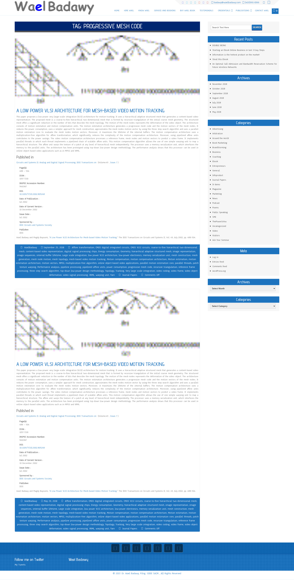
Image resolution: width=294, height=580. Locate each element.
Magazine (216, 189)
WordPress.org (219, 270)
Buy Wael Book (187, 10)
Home (116, 10)
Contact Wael (262, 10)
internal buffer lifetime (49, 255)
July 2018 (216, 102)
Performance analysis (48, 267)
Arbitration (217, 133)
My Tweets (20, 564)
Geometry (125, 251)
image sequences (26, 255)
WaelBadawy (30, 247)
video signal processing (75, 275)
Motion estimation (177, 259)
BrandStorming (219, 147)
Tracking (120, 271)
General (216, 170)
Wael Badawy (78, 559)
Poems (215, 207)
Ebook (215, 161)
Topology (109, 271)
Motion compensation (118, 259)
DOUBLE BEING (219, 45)
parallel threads (183, 263)
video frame (177, 271)
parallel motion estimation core (157, 263)
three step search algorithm (44, 271)
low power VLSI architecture (102, 255)
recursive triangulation (165, 267)
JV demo (216, 184)
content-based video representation (44, 251)
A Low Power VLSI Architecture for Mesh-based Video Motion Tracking (83, 237)
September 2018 (220, 93)
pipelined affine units (94, 267)
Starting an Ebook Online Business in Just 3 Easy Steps (238, 50)
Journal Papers (129, 275)
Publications (242, 10)
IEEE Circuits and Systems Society (35, 225)
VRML (91, 275)
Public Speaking (220, 212)
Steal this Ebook (220, 59)
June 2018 (217, 107)
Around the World (220, 138)
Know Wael (143, 10)
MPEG (61, 263)
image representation (184, 251)
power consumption (117, 267)
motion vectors (50, 263)
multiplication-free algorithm (81, 263)
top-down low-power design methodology (82, 271)
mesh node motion (41, 259)
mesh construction (181, 255)
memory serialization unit (156, 255)
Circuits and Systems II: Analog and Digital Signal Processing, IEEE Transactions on (56, 162)
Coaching (216, 156)
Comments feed (219, 266)
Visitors (216, 235)
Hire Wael (129, 10)
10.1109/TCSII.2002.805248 (32, 194)
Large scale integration (74, 255)
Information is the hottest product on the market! (236, 54)
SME (214, 216)
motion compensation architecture (149, 259)
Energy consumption (108, 251)
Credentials (224, 10)
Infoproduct (217, 175)
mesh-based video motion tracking (87, 259)
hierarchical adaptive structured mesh (151, 251)
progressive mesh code (140, 267)
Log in (215, 257)
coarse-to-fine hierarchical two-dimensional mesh (170, 501)
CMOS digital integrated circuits (112, 247)
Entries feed (218, 261)
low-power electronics (130, 255)
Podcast (216, 203)
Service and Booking (164, 10)
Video (215, 230)
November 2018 (219, 84)
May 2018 (216, 111)
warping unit (102, 275)
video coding (163, 271)
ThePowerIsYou (219, 221)
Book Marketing (219, 142)
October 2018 (218, 88)
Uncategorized (219, 226)
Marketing (217, 193)
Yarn (112, 275)
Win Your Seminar (220, 240)
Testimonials (206, 10)
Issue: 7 (114, 162)
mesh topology (60, 259)
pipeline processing (71, 267)
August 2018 (218, 98)
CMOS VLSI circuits (140, 247)
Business (216, 152)
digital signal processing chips (80, 251)
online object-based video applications (118, 263)
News (214, 198)
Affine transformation (83, 247)
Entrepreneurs (218, 166)
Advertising (217, 128)
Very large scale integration (140, 271)
